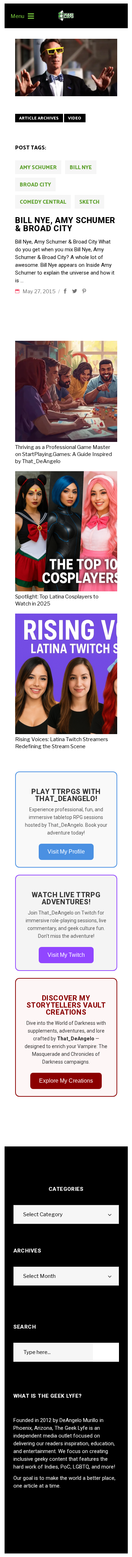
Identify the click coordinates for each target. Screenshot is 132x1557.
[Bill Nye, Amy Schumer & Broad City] (66, 67)
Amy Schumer (38, 167)
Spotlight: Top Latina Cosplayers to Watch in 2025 (57, 600)
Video (74, 118)
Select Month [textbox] (39, 1276)
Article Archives (39, 118)
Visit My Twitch (66, 955)
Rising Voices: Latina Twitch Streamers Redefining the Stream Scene (61, 743)
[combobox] (66, 1214)
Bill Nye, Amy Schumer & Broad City (65, 224)
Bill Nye (81, 167)
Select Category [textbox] (43, 1214)
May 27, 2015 (40, 291)
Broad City (35, 184)
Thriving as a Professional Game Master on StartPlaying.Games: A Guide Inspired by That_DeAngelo (63, 454)
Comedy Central (43, 202)
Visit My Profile (66, 852)
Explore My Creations (66, 1081)
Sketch (89, 202)
